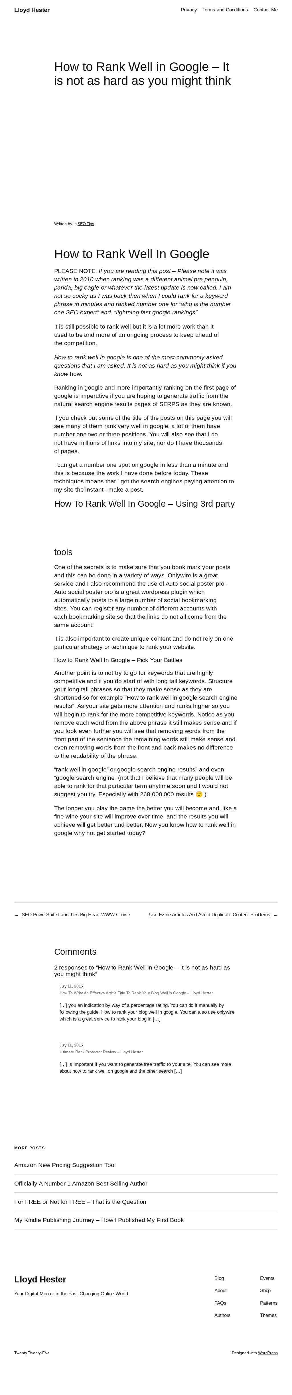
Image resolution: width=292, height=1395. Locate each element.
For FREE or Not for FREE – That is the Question (80, 1201)
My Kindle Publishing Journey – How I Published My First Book (99, 1220)
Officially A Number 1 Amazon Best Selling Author (80, 1183)
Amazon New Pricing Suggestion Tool (65, 1165)
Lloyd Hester (31, 10)
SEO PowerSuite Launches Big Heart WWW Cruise (76, 914)
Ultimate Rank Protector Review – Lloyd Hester (101, 1052)
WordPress (268, 1353)
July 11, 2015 (71, 986)
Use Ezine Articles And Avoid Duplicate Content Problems (210, 914)
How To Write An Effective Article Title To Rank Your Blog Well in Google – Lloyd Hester (136, 993)
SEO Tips (86, 223)
